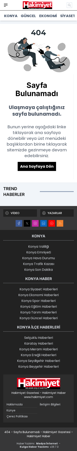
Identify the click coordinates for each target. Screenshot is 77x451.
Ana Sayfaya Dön (37, 166)
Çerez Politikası (17, 416)
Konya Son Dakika (38, 269)
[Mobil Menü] (5, 5)
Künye (11, 410)
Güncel (28, 15)
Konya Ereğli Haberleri (38, 355)
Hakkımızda (15, 404)
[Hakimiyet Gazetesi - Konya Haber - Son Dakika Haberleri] (38, 383)
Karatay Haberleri (38, 343)
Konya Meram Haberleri (38, 349)
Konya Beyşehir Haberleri (38, 366)
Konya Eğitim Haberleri (38, 306)
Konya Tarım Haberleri (38, 312)
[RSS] (60, 223)
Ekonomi (48, 15)
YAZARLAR (55, 213)
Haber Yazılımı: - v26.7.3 (38, 445)
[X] (27, 223)
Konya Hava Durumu (38, 258)
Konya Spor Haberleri (38, 300)
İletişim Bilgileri (50, 404)
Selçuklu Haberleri (38, 337)
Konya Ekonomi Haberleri (38, 295)
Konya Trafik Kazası (38, 263)
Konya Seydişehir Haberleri (38, 360)
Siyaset (67, 15)
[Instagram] (35, 223)
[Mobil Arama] (69, 5)
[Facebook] (19, 223)
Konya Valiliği (38, 246)
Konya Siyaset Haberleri (39, 289)
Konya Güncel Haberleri (39, 318)
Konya (10, 15)
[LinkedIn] (43, 223)
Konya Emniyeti (38, 252)
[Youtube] (51, 223)
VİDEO (15, 213)
